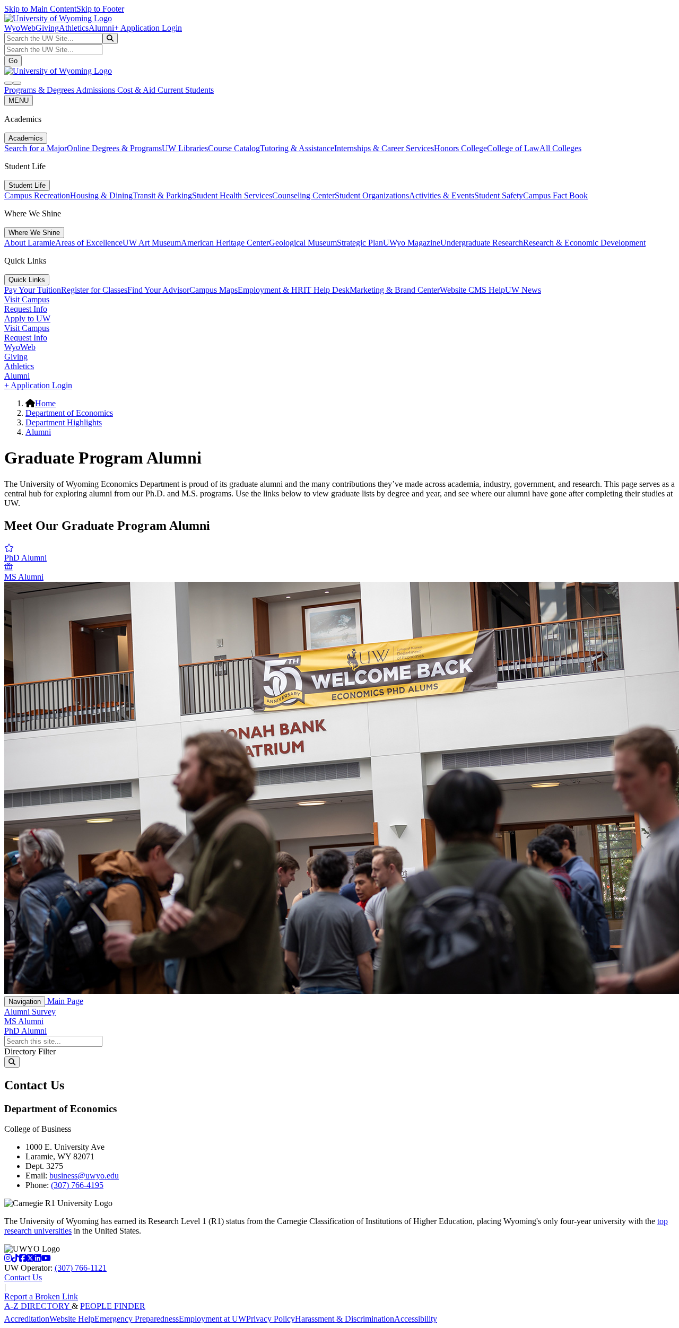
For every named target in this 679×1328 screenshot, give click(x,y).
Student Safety (498, 195)
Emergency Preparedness (136, 1318)
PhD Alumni (25, 1030)
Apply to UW (27, 318)
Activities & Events (441, 195)
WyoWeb (20, 27)
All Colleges (560, 148)
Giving (47, 27)
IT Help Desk (326, 289)
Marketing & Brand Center (395, 289)
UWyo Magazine (411, 242)
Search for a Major (35, 148)
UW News (523, 289)
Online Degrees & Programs (114, 148)
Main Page (64, 1001)
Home (45, 403)
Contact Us (23, 1277)
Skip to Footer (100, 8)
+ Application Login (148, 27)
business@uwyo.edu (84, 1175)
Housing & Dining (101, 195)
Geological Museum (303, 242)
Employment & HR (270, 289)
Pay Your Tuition (32, 289)
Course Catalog (234, 148)
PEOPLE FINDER (112, 1305)
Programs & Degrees (40, 89)
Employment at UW (212, 1318)
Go (13, 61)
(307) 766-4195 (77, 1185)
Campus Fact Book (555, 195)
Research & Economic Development (584, 242)
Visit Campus (26, 299)
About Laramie (29, 242)
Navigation (24, 1002)
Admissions (96, 89)
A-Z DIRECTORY (38, 1305)
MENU (18, 100)
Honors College (460, 148)
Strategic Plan (360, 242)
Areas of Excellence (89, 242)
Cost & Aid (137, 89)
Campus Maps (213, 289)
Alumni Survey (30, 1011)
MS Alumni (23, 1021)
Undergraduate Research (481, 242)
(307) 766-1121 (81, 1267)
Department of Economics (69, 412)
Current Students (186, 89)
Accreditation (26, 1318)
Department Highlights (63, 422)
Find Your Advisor (158, 289)
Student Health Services (232, 195)
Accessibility (415, 1318)
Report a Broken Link (41, 1296)
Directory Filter (30, 1051)
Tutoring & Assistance (297, 148)
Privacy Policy (270, 1318)
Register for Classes (94, 289)
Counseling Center (303, 195)
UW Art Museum (152, 242)
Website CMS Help (472, 289)
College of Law (513, 148)
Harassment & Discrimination (344, 1318)
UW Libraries (185, 148)
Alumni (101, 27)
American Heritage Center (225, 242)
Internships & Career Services (384, 148)
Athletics (74, 27)
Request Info (25, 308)
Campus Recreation (37, 195)
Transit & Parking (162, 195)
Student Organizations (372, 195)
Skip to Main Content (40, 8)
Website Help (71, 1318)
